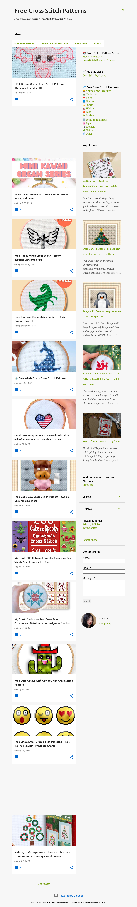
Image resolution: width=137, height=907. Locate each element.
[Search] (123, 11)
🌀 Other (87, 133)
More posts (44, 884)
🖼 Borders (88, 115)
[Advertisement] (43, 131)
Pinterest (88, 484)
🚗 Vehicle (88, 108)
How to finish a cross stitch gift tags (102, 441)
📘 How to (88, 101)
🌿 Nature (88, 130)
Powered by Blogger (70, 895)
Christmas (81, 43)
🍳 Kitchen (89, 126)
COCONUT (105, 618)
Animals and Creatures (55, 43)
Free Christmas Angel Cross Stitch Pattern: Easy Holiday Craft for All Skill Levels (101, 379)
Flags (97, 43)
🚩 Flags (87, 97)
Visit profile (105, 623)
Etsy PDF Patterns (24, 43)
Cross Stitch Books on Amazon (99, 60)
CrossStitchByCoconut (95, 75)
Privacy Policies (91, 524)
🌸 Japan (87, 123)
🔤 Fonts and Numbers (95, 119)
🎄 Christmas (90, 94)
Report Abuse (90, 539)
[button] (71, 99)
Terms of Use (90, 528)
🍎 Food (87, 111)
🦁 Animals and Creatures (97, 90)
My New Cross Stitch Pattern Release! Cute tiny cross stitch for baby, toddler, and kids (100, 186)
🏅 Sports (88, 104)
